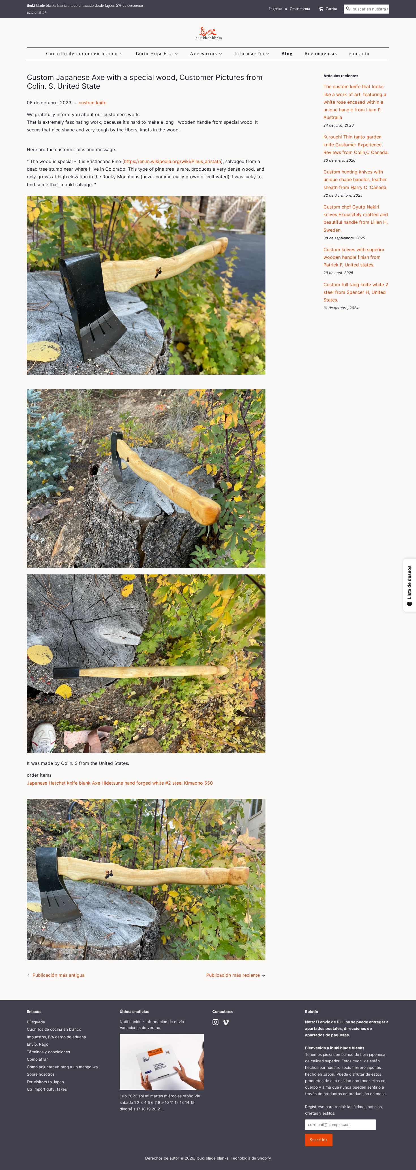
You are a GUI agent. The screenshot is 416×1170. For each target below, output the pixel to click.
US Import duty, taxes (47, 1089)
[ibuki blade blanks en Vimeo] (226, 1023)
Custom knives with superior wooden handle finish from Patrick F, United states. (354, 257)
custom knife (92, 102)
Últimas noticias (134, 1011)
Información (250, 53)
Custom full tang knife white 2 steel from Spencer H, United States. (355, 292)
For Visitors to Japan (45, 1082)
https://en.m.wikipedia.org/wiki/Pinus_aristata (172, 161)
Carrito (331, 9)
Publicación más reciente (233, 975)
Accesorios (204, 53)
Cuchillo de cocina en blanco (82, 53)
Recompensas (321, 53)
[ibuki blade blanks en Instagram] (215, 1023)
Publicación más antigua (59, 975)
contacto (359, 53)
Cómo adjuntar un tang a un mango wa (62, 1067)
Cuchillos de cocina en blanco (54, 1029)
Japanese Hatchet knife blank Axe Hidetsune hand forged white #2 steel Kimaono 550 (120, 783)
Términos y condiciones (48, 1052)
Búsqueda (36, 1022)
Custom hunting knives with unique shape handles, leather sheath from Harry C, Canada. (355, 179)
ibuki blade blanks (212, 1158)
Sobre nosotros (41, 1074)
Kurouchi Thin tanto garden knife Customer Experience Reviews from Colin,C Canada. (356, 144)
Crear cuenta (300, 9)
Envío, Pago (37, 1044)
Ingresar (275, 9)
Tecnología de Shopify (251, 1158)
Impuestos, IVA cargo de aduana (56, 1037)
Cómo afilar (37, 1059)
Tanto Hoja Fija (155, 53)
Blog (287, 53)
